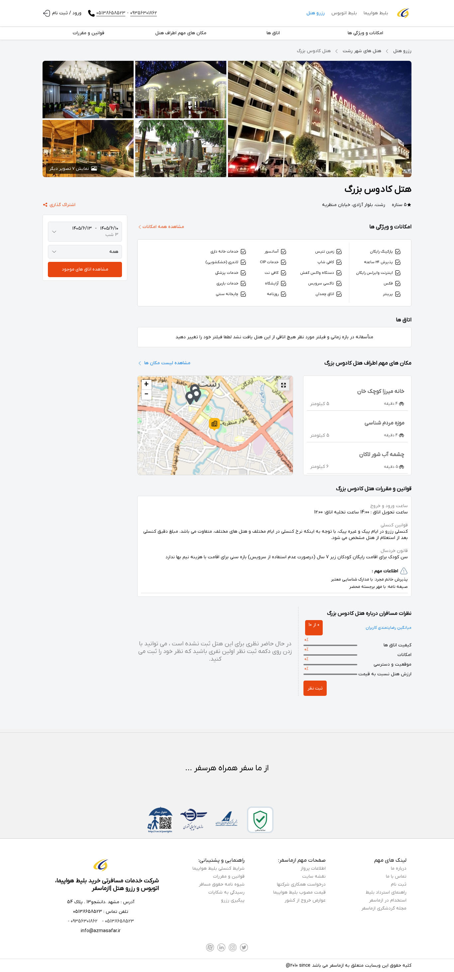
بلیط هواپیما (376, 13)
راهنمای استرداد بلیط (386, 892)
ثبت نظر (315, 688)
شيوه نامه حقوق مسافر (222, 884)
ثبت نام (398, 884)
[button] (214, 424)
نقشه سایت (314, 876)
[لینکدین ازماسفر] (221, 947)
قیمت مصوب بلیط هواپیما (299, 892)
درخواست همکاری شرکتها (301, 884)
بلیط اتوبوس (344, 13)
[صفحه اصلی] (403, 13)
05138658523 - (117, 921)
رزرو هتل (315, 13)
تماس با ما (396, 876)
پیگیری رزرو (233, 900)
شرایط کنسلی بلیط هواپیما (218, 868)
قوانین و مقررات (229, 876)
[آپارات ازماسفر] (210, 947)
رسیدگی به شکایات (226, 892)
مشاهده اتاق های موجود (85, 269)
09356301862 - (82, 921)
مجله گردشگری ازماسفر (383, 908)
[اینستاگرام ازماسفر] (233, 947)
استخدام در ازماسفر (387, 900)
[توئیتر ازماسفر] (244, 947)
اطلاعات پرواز (313, 868)
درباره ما (398, 868)
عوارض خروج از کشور (305, 900)
